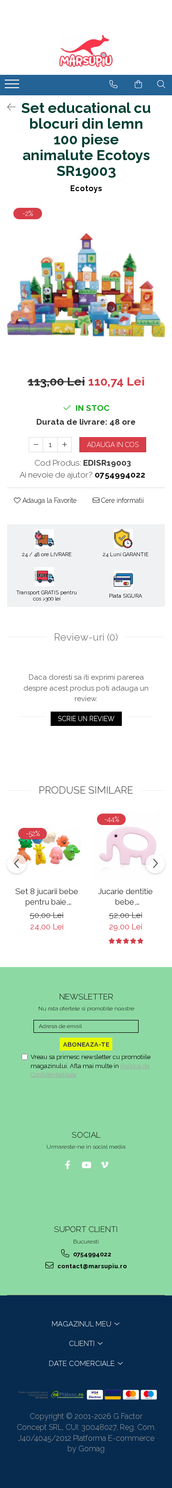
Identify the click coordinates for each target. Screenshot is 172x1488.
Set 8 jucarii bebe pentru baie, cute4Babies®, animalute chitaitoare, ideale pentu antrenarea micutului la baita (46, 897)
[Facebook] (67, 1165)
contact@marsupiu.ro (91, 1266)
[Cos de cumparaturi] (138, 84)
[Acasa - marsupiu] (86, 51)
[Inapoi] (7, 107)
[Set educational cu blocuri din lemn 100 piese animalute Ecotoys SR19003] (86, 285)
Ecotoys (86, 188)
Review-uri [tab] (86, 637)
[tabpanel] (86, 285)
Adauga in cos (113, 444)
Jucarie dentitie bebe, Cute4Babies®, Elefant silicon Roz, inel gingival (126, 897)
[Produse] (13, 87)
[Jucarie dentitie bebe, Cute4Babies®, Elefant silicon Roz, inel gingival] (125, 846)
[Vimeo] (105, 1165)
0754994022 (91, 1254)
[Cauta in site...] (161, 84)
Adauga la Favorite (48, 500)
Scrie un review (86, 719)
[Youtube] (86, 1165)
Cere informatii (121, 500)
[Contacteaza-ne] (113, 84)
